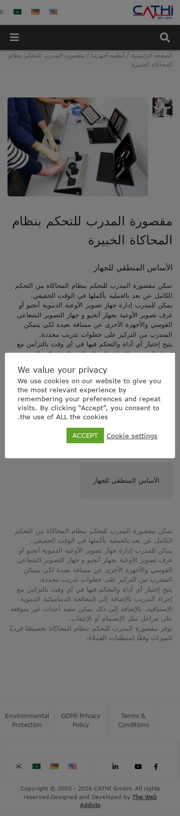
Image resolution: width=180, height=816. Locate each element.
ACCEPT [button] (85, 435)
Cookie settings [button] (132, 436)
